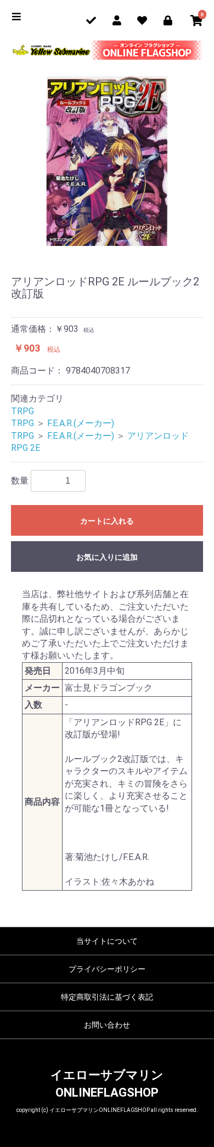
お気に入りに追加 (107, 557)
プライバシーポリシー (107, 969)
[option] (107, 161)
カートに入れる (107, 521)
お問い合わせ (107, 1024)
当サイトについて (107, 941)
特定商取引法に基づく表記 (107, 997)
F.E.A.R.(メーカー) (80, 423)
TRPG (22, 411)
